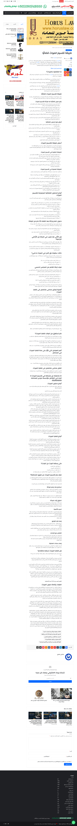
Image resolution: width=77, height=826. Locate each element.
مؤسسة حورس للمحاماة (52, 823)
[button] (73, 822)
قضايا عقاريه (71, 797)
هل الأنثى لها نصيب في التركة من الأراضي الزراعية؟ (50, 642)
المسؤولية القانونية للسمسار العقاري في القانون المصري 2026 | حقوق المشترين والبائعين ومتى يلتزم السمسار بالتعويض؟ (35, 722)
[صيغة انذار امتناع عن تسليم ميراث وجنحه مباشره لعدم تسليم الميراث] (20, 56)
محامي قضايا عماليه (69, 809)
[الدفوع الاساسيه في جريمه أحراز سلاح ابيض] (20, 30)
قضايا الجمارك (70, 792)
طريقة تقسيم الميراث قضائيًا (56, 68)
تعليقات (7, 24)
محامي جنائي (40, 12)
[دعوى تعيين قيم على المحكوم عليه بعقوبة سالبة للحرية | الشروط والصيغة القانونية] (9, 97)
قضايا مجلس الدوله (69, 799)
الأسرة (37, 62)
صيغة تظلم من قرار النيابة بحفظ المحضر (11, 43)
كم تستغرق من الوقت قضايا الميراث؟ (52, 639)
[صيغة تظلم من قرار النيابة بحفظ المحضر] (20, 45)
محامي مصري (67, 58)
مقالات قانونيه (70, 812)
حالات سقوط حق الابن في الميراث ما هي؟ (51, 631)
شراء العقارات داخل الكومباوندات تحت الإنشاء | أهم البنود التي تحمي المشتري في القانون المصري (19, 117)
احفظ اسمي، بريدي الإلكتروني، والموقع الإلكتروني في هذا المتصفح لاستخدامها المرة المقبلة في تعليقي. (54, 761)
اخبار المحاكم (70, 778)
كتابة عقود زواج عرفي (69, 801)
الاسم (70, 751)
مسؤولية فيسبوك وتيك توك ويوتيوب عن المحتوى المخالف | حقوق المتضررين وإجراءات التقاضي (50, 722)
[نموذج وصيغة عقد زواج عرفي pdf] (20, 37)
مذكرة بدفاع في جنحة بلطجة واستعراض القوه (11, 49)
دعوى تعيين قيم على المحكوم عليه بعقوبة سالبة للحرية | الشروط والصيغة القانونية (45, 1)
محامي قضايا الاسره (47, 12)
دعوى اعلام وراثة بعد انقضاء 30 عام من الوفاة (51, 634)
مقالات (64, 12)
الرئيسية (69, 47)
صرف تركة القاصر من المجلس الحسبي (52, 636)
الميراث (54, 57)
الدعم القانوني (65, 47)
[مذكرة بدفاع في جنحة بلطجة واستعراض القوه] (20, 50)
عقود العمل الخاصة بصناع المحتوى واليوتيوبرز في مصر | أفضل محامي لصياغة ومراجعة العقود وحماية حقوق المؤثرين (65, 722)
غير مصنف (71, 790)
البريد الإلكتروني (69, 756)
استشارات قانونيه (70, 780)
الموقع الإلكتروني (46, 756)
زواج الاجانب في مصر (32, 12)
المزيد (26, 12)
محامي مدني (70, 810)
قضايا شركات (70, 795)
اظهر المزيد (14, 125)
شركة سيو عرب (36, 823)
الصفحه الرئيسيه (70, 12)
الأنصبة (60, 65)
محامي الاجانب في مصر (68, 803)
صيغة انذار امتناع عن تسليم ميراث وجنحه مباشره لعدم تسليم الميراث (11, 55)
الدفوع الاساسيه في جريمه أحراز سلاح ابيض (11, 29)
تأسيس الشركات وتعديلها (57, 12)
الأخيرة (14, 24)
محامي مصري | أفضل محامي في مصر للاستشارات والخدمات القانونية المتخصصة (20, 103)
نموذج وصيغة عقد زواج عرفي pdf (10, 34)
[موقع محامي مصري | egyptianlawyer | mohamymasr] (62, 7)
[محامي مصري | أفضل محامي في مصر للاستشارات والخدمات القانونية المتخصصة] (19, 97)
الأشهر (22, 24)
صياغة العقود (71, 788)
